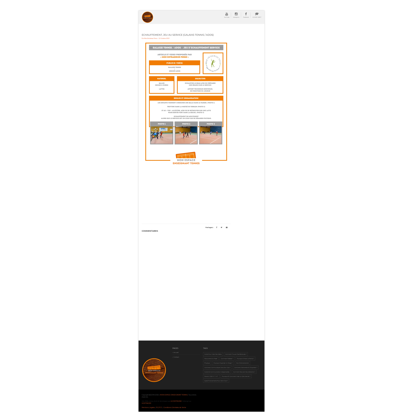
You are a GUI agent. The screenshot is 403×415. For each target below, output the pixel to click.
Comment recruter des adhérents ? (244, 372)
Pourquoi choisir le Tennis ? (245, 358)
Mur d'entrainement (242, 363)
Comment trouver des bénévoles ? (236, 354)
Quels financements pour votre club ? (216, 381)
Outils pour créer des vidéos (213, 354)
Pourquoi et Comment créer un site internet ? (236, 376)
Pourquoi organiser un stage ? (223, 363)
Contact (176, 357)
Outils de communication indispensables (216, 372)
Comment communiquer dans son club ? (217, 367)
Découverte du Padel (210, 358)
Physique (207, 363)
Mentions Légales (148, 407)
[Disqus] (186, 259)
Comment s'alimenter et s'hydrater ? (245, 367)
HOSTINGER (146, 403)
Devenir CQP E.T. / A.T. (211, 376)
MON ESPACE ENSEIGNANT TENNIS (174, 395)
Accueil (176, 352)
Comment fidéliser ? (227, 358)
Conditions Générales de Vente (175, 407)
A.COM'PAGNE (176, 401)
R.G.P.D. (159, 407)
